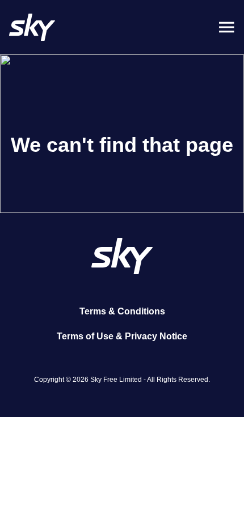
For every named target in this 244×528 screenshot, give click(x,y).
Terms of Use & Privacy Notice (122, 336)
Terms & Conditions (122, 311)
